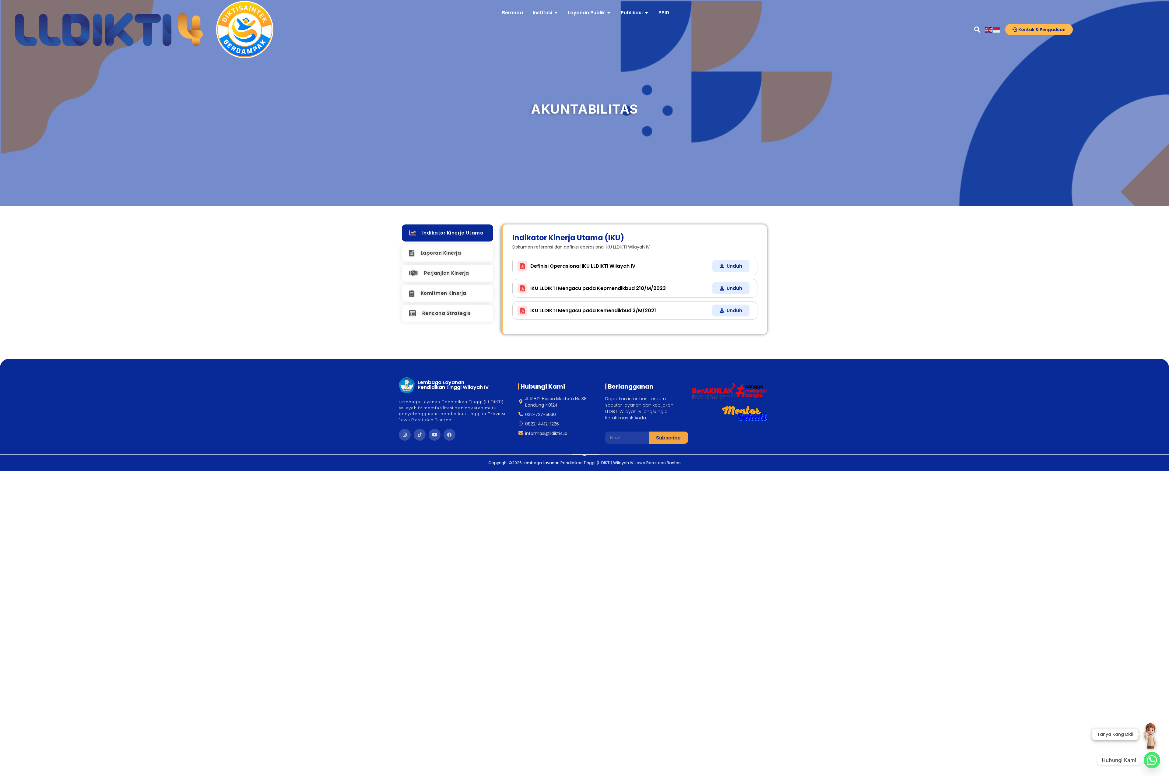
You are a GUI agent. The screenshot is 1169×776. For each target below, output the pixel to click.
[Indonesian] (997, 29)
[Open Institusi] (556, 12)
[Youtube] (435, 435)
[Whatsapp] (1152, 760)
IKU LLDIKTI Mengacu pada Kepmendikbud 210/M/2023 (598, 288)
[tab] (447, 233)
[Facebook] (449, 435)
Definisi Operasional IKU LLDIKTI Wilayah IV (582, 266)
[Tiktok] (420, 435)
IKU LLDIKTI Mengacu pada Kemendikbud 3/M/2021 (593, 310)
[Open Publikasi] (646, 12)
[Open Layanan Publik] (608, 12)
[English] (989, 29)
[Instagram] (405, 435)
